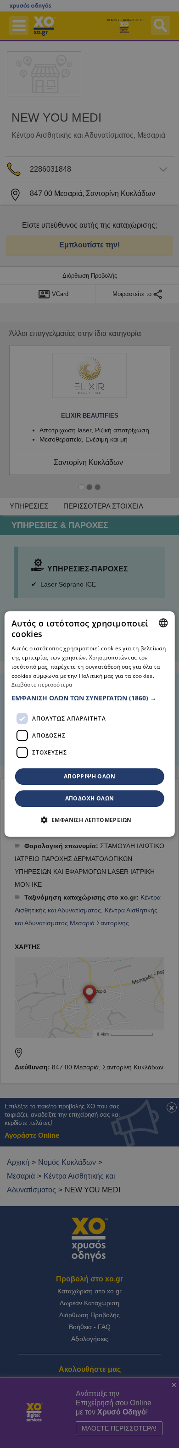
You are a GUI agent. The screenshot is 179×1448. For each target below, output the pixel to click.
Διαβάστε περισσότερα (42, 685)
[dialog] (90, 724)
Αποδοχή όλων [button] (89, 798)
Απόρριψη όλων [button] (89, 776)
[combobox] (163, 622)
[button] (89, 698)
